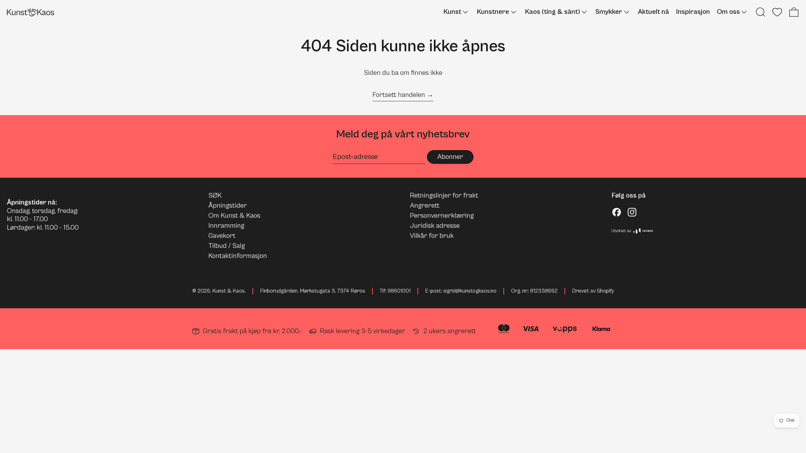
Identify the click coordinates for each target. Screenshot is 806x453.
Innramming (226, 226)
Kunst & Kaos (228, 291)
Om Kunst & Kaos (234, 216)
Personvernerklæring (442, 216)
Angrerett (425, 206)
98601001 (399, 291)
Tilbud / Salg (226, 246)
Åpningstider (227, 206)
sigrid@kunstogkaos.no (470, 291)
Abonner (450, 157)
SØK (215, 195)
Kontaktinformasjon (237, 256)
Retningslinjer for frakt (444, 195)
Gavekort (222, 236)
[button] (760, 12)
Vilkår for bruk (432, 236)
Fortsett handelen (398, 95)
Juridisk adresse (435, 226)
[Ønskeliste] (777, 12)
